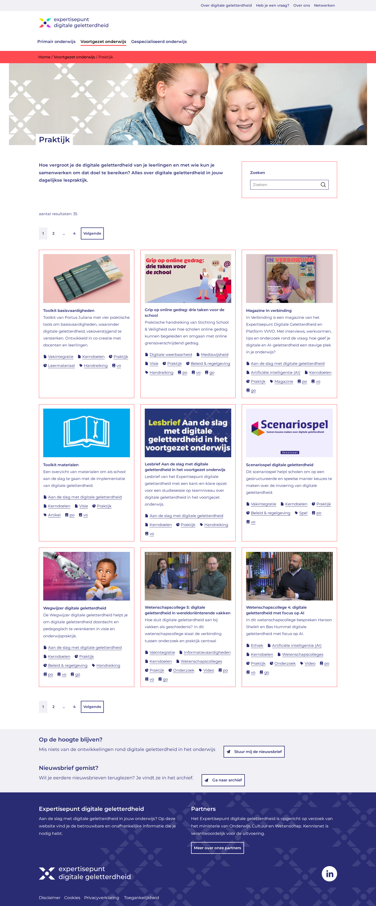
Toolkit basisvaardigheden (68, 310)
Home (44, 56)
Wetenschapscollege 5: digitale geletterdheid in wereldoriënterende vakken (187, 610)
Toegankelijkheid (141, 897)
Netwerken (324, 5)
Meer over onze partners (217, 847)
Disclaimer (49, 897)
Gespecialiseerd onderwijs (159, 41)
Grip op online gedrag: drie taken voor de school (184, 312)
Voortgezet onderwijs (103, 41)
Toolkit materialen (61, 464)
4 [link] (74, 233)
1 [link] (43, 233)
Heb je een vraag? (272, 5)
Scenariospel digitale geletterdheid (279, 464)
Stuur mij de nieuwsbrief (258, 751)
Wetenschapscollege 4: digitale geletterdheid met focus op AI (276, 610)
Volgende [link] (92, 233)
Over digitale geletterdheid (226, 5)
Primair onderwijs (56, 41)
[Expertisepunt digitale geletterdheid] (188, 22)
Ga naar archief (227, 780)
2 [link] (53, 233)
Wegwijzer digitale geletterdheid (74, 608)
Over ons (301, 5)
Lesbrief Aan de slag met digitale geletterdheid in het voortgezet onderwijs (185, 467)
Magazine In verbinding (269, 310)
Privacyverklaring (102, 897)
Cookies (72, 897)
